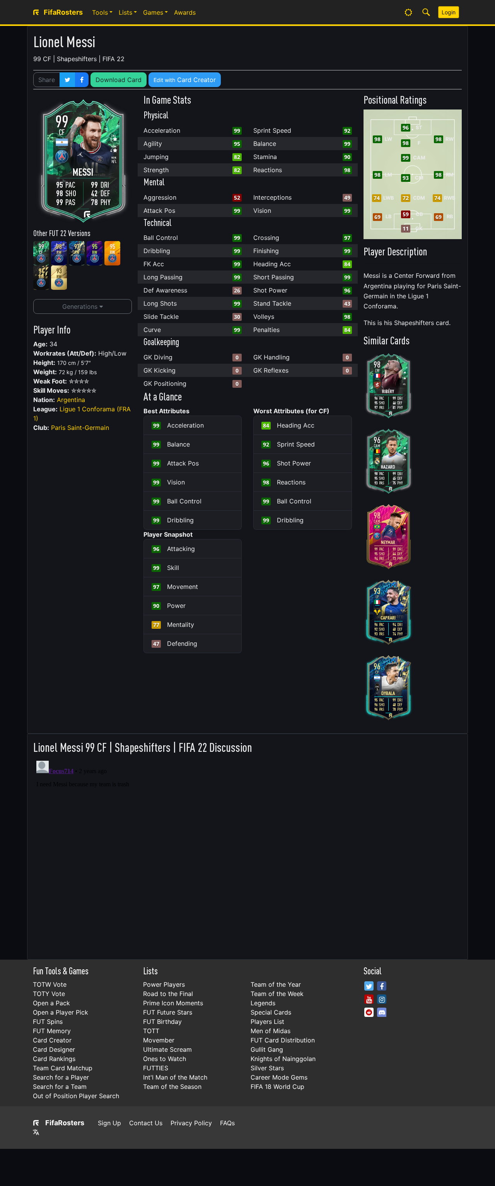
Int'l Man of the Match (175, 1077)
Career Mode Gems (279, 1077)
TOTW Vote (50, 984)
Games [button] (153, 12)
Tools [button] (100, 12)
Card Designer (54, 1049)
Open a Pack (51, 1003)
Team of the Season (172, 1086)
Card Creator (185, 80)
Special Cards (271, 1012)
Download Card (119, 80)
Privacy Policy (191, 1123)
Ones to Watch (164, 1059)
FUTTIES (155, 1068)
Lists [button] (125, 12)
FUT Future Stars (167, 1012)
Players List (267, 1021)
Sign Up (109, 1123)
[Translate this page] (36, 1132)
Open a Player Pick (60, 1012)
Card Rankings (54, 1059)
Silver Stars (267, 1068)
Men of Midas (270, 1031)
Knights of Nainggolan (283, 1059)
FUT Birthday (162, 1021)
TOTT (151, 1031)
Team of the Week (277, 994)
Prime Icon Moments (173, 1003)
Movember (158, 1040)
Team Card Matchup (62, 1068)
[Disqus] (247, 854)
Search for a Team (60, 1086)
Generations (80, 306)
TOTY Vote (49, 994)
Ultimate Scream (167, 1049)
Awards (185, 12)
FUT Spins (48, 1021)
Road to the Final (168, 994)
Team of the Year (276, 984)
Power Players (164, 984)
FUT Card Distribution (283, 1040)
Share (46, 80)
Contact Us (145, 1123)
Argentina (71, 400)
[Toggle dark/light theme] (408, 12)
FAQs (227, 1123)
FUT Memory (52, 1031)
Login (449, 12)
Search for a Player (61, 1077)
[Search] (426, 12)
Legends (263, 1003)
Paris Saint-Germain (80, 427)
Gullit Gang (267, 1049)
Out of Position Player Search (76, 1096)
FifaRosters (64, 1123)
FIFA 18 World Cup (277, 1086)
